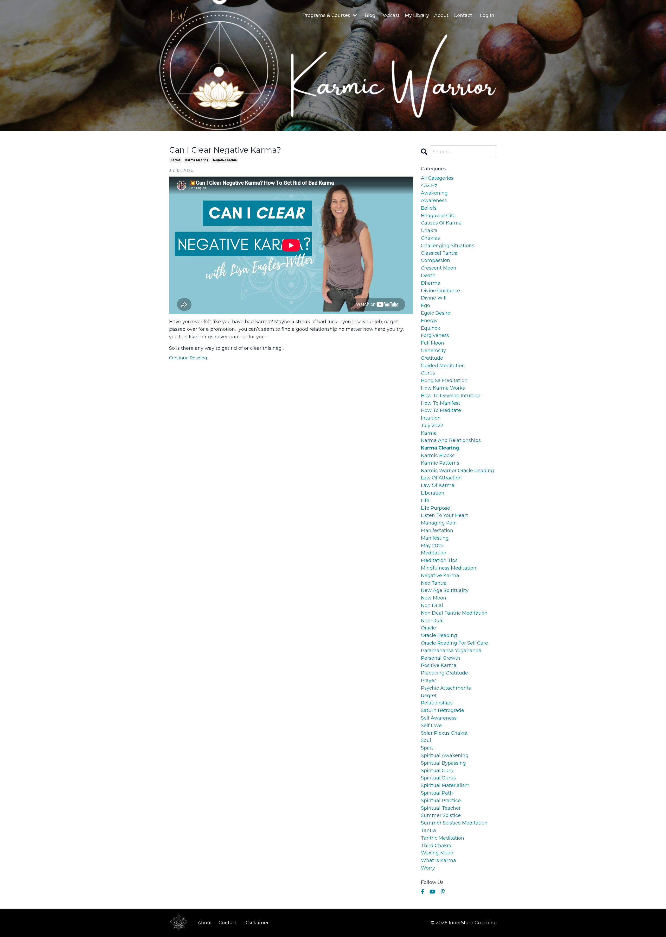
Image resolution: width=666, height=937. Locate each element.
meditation (433, 553)
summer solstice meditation (454, 823)
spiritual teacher (441, 808)
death (428, 275)
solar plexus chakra (444, 733)
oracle (428, 628)
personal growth (440, 658)
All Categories (437, 178)
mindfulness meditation (448, 568)
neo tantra (434, 583)
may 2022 (432, 545)
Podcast (390, 15)
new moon (433, 598)
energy (429, 320)
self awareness (439, 718)
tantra (428, 830)
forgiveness (435, 335)
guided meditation (443, 365)
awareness (434, 200)
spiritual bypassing (443, 763)
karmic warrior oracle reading (457, 470)
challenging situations (447, 245)
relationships (437, 703)
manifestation (437, 530)
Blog (370, 15)
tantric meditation (442, 838)
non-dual (432, 620)
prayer (428, 680)
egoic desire (435, 313)
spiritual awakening (445, 755)
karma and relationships (451, 440)
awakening (434, 193)
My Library (417, 15)
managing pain (439, 523)
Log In (487, 15)
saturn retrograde (442, 710)
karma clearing (196, 160)
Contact (463, 15)
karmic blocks (437, 455)
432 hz (429, 185)
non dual (432, 605)
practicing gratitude (444, 673)
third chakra (436, 845)
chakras (430, 238)
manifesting (435, 538)
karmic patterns (440, 463)
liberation (432, 493)
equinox (430, 328)
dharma (430, 283)
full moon (432, 343)
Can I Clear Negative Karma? (225, 150)
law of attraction (441, 478)
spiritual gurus (438, 778)
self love (431, 725)
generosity (433, 350)
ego (425, 305)
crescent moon (438, 268)
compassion (435, 260)
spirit (427, 748)
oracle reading (439, 635)
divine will (433, 298)
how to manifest (440, 403)
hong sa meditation (444, 380)
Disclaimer (256, 923)
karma (176, 160)
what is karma (438, 860)
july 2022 (432, 425)
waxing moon (437, 853)
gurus (428, 373)
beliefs (429, 208)
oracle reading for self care (454, 643)
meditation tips (439, 560)
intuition (431, 418)
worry (428, 868)
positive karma (439, 665)
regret (429, 695)
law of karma (437, 485)
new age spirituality (445, 590)
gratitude (432, 358)
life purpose (435, 508)
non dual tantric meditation (454, 613)
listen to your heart (444, 515)
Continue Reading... (189, 357)
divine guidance (440, 290)
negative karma (225, 160)
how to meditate (441, 410)
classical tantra (439, 253)
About (441, 15)
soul (426, 740)
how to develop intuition (451, 395)
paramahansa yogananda (451, 650)
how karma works (443, 388)
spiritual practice (441, 800)
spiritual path (437, 793)
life (425, 500)
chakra (429, 230)
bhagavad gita (438, 215)
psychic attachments (446, 688)
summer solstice (441, 815)
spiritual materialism (445, 785)
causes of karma (441, 223)
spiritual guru (437, 770)
